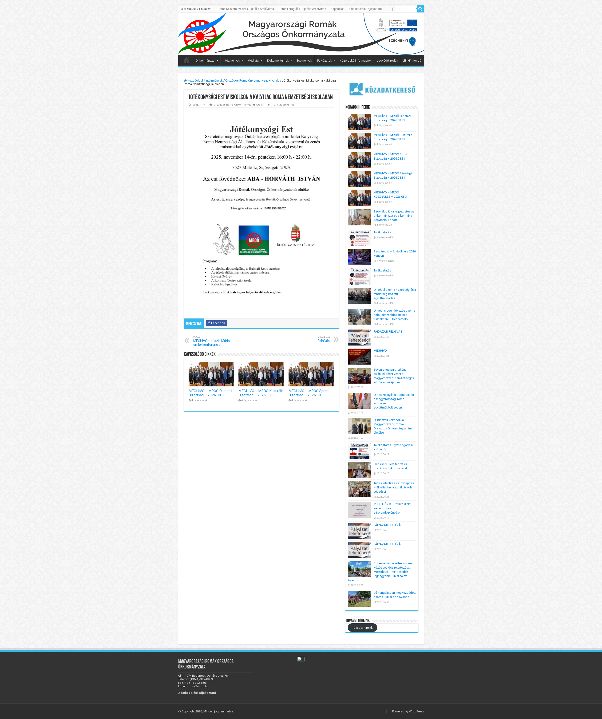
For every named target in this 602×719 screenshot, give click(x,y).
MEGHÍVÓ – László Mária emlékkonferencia (211, 341)
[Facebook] (392, 9)
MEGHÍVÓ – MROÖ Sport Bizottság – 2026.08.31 (308, 393)
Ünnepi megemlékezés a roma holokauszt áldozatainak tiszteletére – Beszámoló (394, 315)
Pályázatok (324, 60)
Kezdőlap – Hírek (187, 60)
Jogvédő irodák (387, 60)
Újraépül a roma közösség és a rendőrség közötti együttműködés (395, 294)
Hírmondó (414, 60)
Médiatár (254, 60)
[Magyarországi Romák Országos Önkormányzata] (301, 34)
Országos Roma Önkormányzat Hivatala (252, 80)
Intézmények (231, 60)
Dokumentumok (278, 60)
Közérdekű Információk (356, 60)
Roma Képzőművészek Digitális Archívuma (246, 9)
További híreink (362, 627)
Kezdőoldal (195, 80)
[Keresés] (420, 8)
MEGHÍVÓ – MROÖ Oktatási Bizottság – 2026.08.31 (210, 393)
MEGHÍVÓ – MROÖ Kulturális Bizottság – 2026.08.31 (261, 393)
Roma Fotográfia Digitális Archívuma (302, 9)
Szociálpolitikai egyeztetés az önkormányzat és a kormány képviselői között (394, 216)
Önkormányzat (205, 60)
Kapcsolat (337, 9)
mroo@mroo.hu (197, 686)
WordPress (416, 711)
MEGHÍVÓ (380, 350)
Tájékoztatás (382, 232)
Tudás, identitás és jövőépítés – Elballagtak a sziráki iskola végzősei (394, 487)
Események (304, 60)
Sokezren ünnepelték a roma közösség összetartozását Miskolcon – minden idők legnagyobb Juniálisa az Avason (380, 572)
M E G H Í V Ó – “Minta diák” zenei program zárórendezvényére (392, 508)
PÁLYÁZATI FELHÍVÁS (388, 331)
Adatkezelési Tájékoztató (365, 9)
